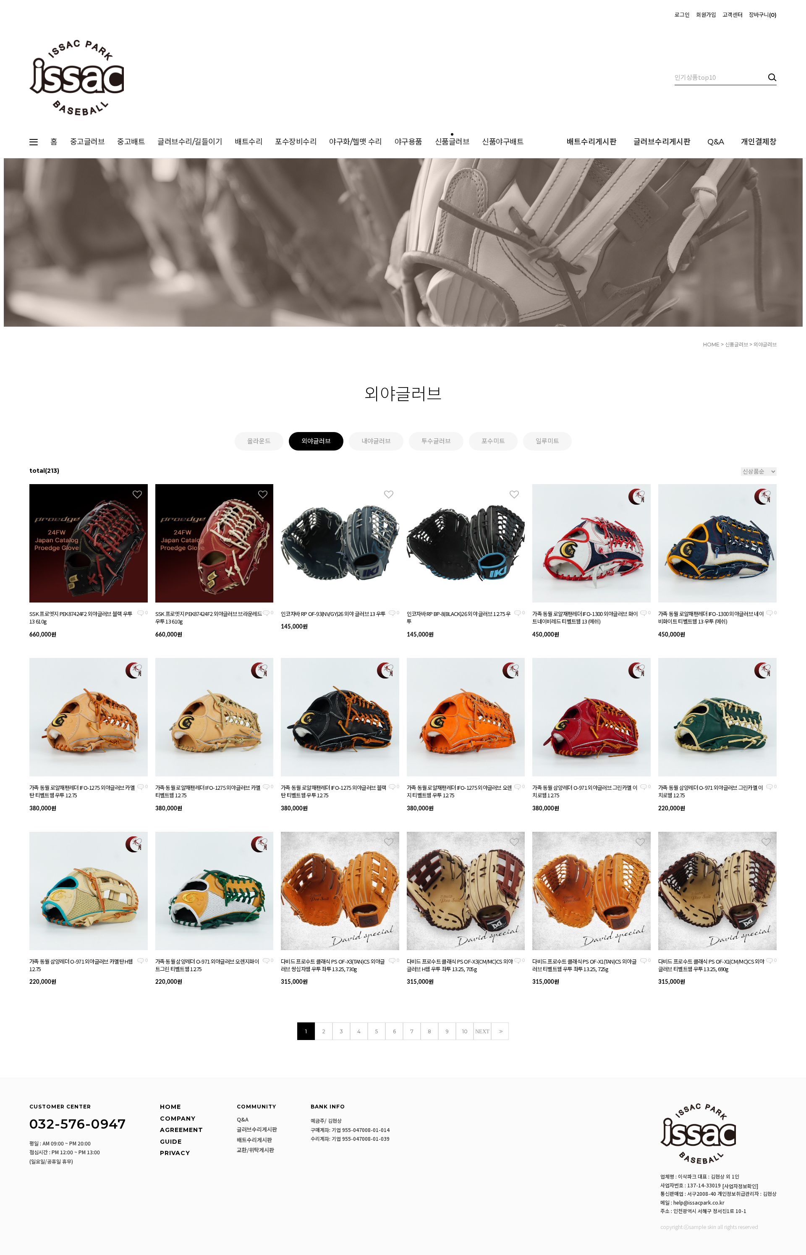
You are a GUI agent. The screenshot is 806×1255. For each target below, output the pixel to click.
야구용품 (408, 142)
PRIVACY (175, 1153)
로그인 (682, 14)
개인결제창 (759, 142)
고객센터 (732, 14)
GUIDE (171, 1141)
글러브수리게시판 (662, 142)
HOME (711, 344)
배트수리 (248, 142)
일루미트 (547, 441)
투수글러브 (436, 441)
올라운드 (259, 441)
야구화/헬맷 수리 (355, 142)
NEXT (482, 1031)
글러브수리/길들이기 (189, 142)
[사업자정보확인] (740, 1185)
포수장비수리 (296, 142)
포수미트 (493, 441)
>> (500, 1031)
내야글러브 (376, 441)
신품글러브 (452, 142)
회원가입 (706, 14)
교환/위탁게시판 (255, 1150)
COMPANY (178, 1118)
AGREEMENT (181, 1130)
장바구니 (762, 14)
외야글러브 (765, 344)
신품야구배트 (502, 142)
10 (465, 1031)
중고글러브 (87, 142)
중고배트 (131, 142)
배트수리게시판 (592, 142)
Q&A (715, 142)
